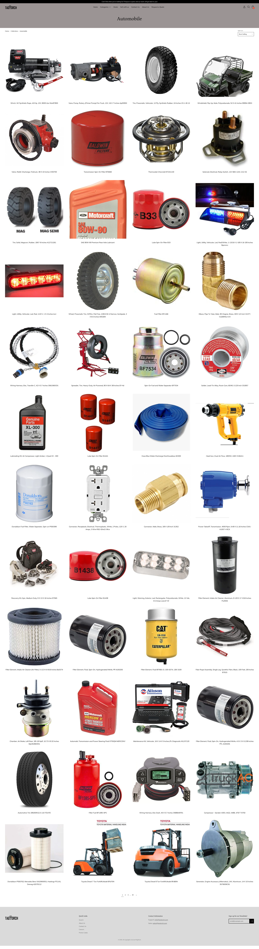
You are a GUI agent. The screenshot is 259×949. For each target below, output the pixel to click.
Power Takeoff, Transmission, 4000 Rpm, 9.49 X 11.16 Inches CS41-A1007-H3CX (224, 528)
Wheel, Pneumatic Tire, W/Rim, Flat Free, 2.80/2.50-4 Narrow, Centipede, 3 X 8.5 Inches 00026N (98, 315)
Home (95, 7)
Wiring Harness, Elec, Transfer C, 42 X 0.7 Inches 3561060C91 (34, 385)
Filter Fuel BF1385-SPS (98, 813)
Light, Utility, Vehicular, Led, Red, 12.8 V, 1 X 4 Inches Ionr (34, 314)
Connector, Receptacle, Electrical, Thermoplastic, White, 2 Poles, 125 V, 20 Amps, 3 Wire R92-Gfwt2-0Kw (97, 528)
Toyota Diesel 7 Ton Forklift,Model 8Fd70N (97, 881)
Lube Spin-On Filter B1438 (98, 598)
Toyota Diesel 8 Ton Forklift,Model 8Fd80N (161, 881)
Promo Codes (83, 933)
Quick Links (83, 916)
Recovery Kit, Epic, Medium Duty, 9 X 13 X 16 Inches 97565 (34, 598)
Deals (116, 7)
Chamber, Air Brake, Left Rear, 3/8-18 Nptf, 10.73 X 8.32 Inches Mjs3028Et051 (34, 742)
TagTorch (138, 939)
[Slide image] (34, 70)
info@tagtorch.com (161, 920)
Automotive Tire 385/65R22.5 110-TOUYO (34, 813)
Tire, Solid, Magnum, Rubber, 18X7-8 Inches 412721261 (34, 242)
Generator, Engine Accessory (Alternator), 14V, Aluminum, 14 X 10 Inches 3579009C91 (224, 882)
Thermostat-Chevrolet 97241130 (161, 172)
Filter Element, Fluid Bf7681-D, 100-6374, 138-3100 (161, 670)
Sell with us (124, 7)
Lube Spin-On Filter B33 (161, 242)
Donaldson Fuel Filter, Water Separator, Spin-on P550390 (34, 527)
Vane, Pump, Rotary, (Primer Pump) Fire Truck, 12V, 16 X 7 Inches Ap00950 (98, 103)
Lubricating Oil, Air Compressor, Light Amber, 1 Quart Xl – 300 (34, 456)
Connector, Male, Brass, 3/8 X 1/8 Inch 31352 (161, 527)
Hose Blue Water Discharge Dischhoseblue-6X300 (161, 456)
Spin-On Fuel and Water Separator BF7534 (161, 385)
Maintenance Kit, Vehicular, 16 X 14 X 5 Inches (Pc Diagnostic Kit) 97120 (161, 741)
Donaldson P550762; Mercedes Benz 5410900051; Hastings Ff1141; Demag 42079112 (34, 882)
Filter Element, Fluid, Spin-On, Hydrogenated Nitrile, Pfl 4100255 (98, 670)
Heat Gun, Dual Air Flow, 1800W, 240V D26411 (224, 456)
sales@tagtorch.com (160, 923)
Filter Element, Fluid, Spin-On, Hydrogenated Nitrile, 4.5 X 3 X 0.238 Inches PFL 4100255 (225, 742)
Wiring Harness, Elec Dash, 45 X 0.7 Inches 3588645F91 (161, 813)
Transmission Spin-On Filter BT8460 (98, 172)
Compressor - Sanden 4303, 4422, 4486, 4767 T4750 (224, 813)
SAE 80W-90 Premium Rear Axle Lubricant (98, 242)
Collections (14, 31)
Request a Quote (158, 7)
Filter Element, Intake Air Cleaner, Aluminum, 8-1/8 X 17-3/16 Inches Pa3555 (224, 599)
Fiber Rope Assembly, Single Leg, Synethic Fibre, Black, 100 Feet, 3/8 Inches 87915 (225, 671)
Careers (81, 929)
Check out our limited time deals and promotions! (129, 2)
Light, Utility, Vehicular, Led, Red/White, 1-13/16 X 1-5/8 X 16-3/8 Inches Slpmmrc (225, 243)
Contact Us (135, 7)
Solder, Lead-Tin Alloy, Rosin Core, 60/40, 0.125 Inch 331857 (224, 385)
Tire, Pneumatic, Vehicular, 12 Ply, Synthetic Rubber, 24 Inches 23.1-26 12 (161, 103)
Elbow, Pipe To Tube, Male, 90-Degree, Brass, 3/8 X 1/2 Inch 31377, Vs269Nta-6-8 (225, 315)
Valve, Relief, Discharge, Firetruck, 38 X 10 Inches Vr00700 (34, 172)
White (161, 318)
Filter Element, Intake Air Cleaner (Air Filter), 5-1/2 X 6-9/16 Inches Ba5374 (34, 670)
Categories (104, 7)
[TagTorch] (11, 7)
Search (81, 920)
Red (97, 176)
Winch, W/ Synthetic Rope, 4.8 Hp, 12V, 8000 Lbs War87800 (34, 103)
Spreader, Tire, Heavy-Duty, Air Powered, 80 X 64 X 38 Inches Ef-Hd (97, 385)
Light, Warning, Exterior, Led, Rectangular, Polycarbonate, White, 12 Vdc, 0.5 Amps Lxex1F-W (161, 599)
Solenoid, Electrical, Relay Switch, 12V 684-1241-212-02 (225, 172)
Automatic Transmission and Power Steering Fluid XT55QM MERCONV (97, 741)
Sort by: (240, 30)
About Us (145, 7)
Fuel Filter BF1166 (161, 314)
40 (133, 895)
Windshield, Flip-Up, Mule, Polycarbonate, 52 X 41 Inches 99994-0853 (224, 103)
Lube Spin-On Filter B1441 (98, 456)
